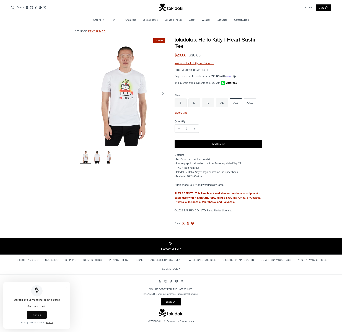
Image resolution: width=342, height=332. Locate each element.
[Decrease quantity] (178, 129)
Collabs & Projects (173, 20)
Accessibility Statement (166, 260)
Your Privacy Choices (312, 260)
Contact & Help (241, 20)
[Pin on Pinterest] (192, 223)
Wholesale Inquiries (202, 260)
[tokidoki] (171, 7)
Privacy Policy (118, 260)
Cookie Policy (171, 269)
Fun (115, 20)
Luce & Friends (150, 20)
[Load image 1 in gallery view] (123, 91)
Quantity (180, 121)
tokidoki (155, 321)
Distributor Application (238, 260)
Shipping (70, 260)
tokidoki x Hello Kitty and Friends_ (194, 63)
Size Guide (181, 112)
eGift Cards (221, 20)
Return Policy (92, 260)
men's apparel (97, 31)
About (192, 20)
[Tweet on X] (183, 223)
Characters (130, 20)
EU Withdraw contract (276, 260)
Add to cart (218, 144)
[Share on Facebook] (188, 223)
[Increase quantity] (195, 129)
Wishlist (205, 20)
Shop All (98, 20)
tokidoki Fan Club (26, 260)
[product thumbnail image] (85, 157)
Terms (140, 260)
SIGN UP (171, 301)
